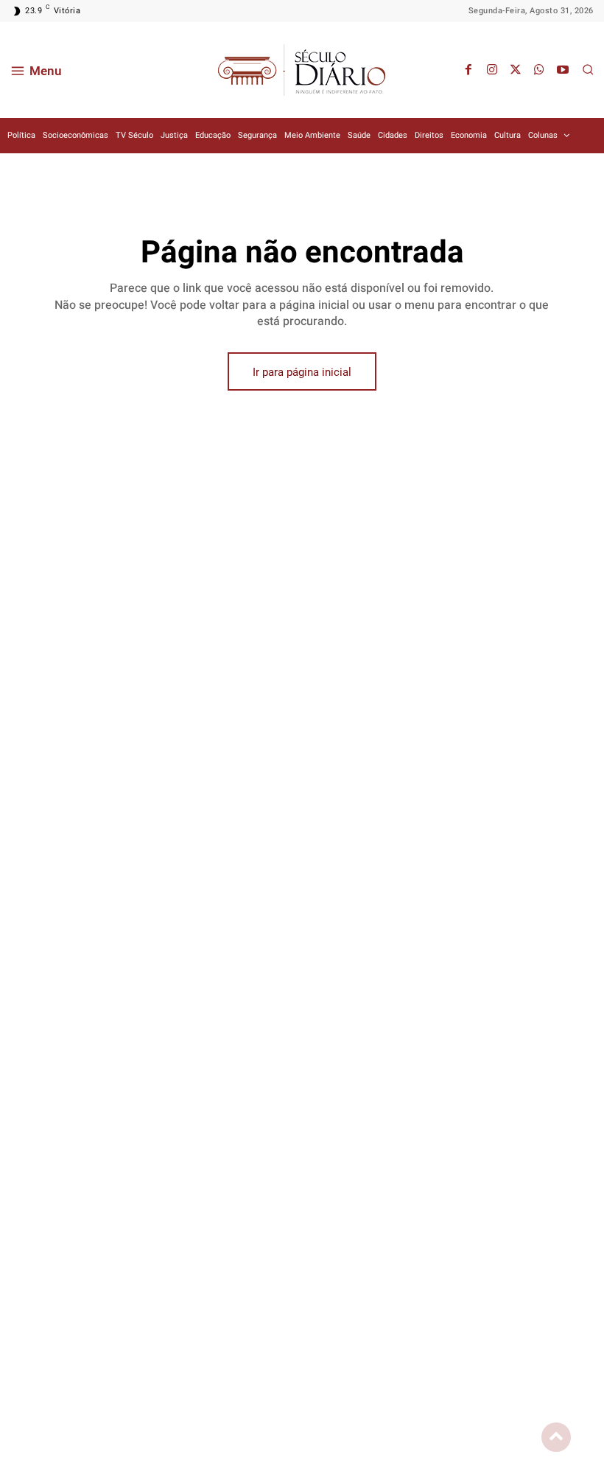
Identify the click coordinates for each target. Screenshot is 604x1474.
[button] (588, 69)
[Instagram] (492, 70)
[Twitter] (515, 70)
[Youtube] (563, 70)
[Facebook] (468, 70)
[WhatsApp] (539, 70)
